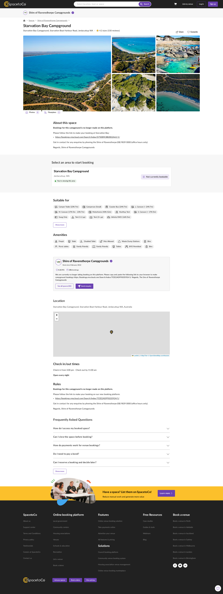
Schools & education (61, 546)
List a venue (58, 559)
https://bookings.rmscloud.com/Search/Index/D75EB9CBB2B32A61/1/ (87, 137)
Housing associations (61, 533)
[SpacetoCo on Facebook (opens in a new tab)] (175, 565)
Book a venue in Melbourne (184, 546)
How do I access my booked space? (71, 428)
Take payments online (106, 527)
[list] (36, 539)
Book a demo (58, 565)
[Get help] (218, 588)
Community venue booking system (112, 558)
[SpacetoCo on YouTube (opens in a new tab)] (180, 565)
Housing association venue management (114, 565)
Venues (56, 540)
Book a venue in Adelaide (183, 527)
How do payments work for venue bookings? (76, 445)
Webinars (146, 533)
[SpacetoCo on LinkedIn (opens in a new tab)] (185, 565)
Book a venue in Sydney (182, 540)
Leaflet (136, 355)
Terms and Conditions (32, 533)
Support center (29, 527)
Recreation (57, 552)
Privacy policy (28, 540)
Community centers (61, 527)
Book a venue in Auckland (183, 533)
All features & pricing (106, 540)
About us (26, 521)
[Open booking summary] (176, 4)
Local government (60, 521)
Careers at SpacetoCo (31, 552)
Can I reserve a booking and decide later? (74, 462)
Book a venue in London (182, 552)
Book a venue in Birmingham (184, 558)
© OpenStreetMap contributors (158, 355)
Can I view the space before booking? (72, 437)
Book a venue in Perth (181, 521)
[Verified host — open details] (73, 12)
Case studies (148, 521)
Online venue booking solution (110, 521)
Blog (144, 540)
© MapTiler (144, 355)
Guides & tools (149, 527)
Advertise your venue (106, 533)
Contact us (27, 558)
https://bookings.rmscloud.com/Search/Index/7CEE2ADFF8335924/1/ (87, 398)
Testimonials (28, 546)
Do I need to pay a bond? (66, 454)
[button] (67, 73)
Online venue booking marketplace (112, 571)
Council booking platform (108, 552)
